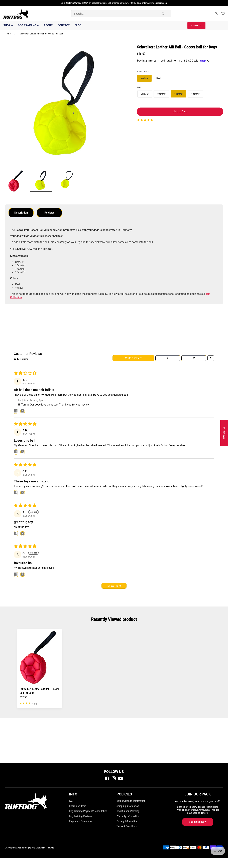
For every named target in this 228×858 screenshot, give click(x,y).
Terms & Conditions (127, 826)
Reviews (49, 212)
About (48, 25)
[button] (145, 120)
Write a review (133, 358)
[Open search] (167, 358)
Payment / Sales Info (80, 821)
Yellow (144, 78)
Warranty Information (128, 816)
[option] (66, 107)
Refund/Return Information (131, 800)
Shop (6, 25)
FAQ (71, 800)
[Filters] (193, 358)
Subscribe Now (197, 821)
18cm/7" (195, 93)
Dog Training (27, 25)
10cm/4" (161, 93)
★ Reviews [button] (224, 433)
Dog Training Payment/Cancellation (88, 811)
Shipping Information (128, 806)
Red (158, 78)
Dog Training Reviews (80, 816)
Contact (64, 25)
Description (21, 212)
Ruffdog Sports (28, 848)
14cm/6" (178, 93)
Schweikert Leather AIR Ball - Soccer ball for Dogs (41, 34)
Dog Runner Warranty (128, 811)
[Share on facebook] (16, 411)
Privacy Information (127, 821)
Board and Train (77, 806)
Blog (78, 25)
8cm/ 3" (145, 93)
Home (8, 34)
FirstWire (50, 848)
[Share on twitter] (23, 411)
